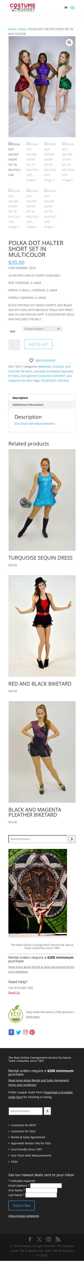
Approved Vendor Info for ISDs (31, 1143)
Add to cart (38, 344)
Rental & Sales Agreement (28, 1137)
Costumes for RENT (23, 1125)
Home (12, 29)
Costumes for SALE (23, 1131)
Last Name (16, 1195)
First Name (16, 1190)
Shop (22, 29)
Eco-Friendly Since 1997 (26, 1149)
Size (12, 331)
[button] (69, 42)
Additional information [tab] (28, 405)
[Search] (72, 839)
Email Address (18, 1185)
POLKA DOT (48, 380)
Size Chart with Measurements (34, 423)
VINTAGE (63, 380)
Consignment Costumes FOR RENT (43, 376)
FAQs (14, 1161)
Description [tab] (20, 398)
